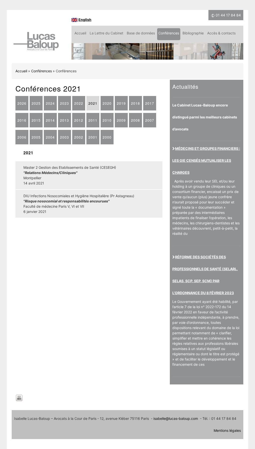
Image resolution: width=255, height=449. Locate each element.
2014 (50, 120)
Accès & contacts (221, 33)
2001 (92, 137)
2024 (50, 103)
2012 (78, 120)
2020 (107, 103)
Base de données (141, 33)
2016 (21, 120)
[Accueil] (36, 44)
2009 (121, 120)
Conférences (168, 33)
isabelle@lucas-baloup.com (175, 418)
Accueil (80, 33)
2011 (92, 120)
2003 (64, 137)
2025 (36, 103)
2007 (149, 120)
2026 (21, 103)
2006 (21, 137)
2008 (135, 120)
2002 (78, 137)
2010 (107, 120)
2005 (36, 137)
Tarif (78, 50)
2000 (107, 137)
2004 (50, 137)
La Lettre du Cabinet (106, 33)
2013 (64, 120)
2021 (92, 103)
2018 (135, 103)
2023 (64, 103)
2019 (121, 103)
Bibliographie (193, 33)
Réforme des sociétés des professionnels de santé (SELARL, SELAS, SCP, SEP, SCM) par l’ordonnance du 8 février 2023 (205, 275)
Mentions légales (227, 430)
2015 (36, 120)
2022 (78, 103)
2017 (149, 103)
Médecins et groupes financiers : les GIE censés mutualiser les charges (206, 160)
